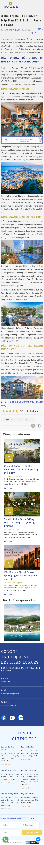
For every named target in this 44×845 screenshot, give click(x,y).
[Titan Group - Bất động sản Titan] (10, 5)
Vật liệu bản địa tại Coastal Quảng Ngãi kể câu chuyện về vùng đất (21, 576)
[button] (38, 622)
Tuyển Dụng (15, 529)
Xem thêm (8, 488)
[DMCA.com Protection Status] (32, 842)
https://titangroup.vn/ (8, 705)
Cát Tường (7, 476)
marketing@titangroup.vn (10, 694)
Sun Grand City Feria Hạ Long (21, 420)
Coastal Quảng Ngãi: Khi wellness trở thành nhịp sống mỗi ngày (21, 469)
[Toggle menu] (38, 5)
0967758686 (5, 682)
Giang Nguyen (13, 30)
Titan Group (15, 842)
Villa (33, 33)
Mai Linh (7, 529)
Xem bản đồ (5, 764)
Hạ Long (18, 635)
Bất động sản (17, 476)
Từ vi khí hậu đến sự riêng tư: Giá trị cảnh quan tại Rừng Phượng (21, 522)
